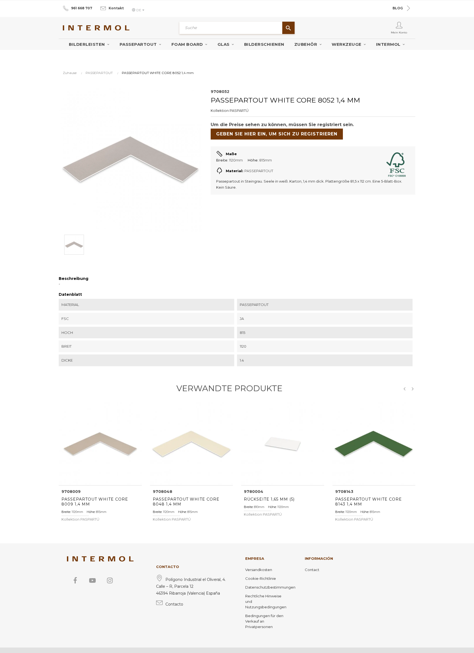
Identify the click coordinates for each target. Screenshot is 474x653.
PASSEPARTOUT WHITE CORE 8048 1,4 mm (186, 502)
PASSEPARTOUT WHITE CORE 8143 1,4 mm (368, 502)
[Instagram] (110, 580)
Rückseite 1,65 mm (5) (269, 499)
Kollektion (220, 110)
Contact (312, 569)
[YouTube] (92, 580)
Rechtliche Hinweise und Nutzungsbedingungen (265, 601)
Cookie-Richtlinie (260, 578)
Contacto (174, 604)
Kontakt (116, 8)
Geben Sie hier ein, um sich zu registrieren (276, 134)
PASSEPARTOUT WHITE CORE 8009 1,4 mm (94, 502)
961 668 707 (81, 8)
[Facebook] (75, 580)
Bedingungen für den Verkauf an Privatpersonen (264, 621)
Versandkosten (258, 569)
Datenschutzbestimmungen (266, 587)
